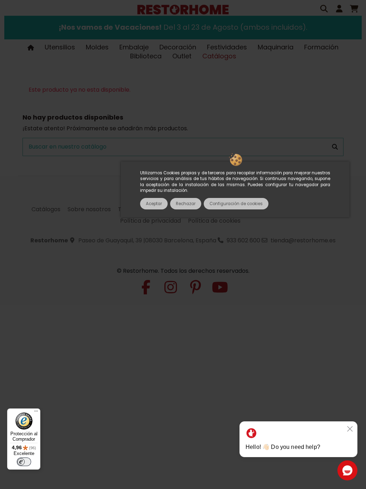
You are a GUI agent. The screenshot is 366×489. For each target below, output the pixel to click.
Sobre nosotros (89, 209)
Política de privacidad (150, 221)
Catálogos (45, 209)
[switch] (24, 461)
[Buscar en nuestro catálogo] (334, 147)
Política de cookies (214, 221)
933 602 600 (243, 240)
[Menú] (36, 412)
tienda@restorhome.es (303, 240)
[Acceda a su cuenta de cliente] (339, 9)
